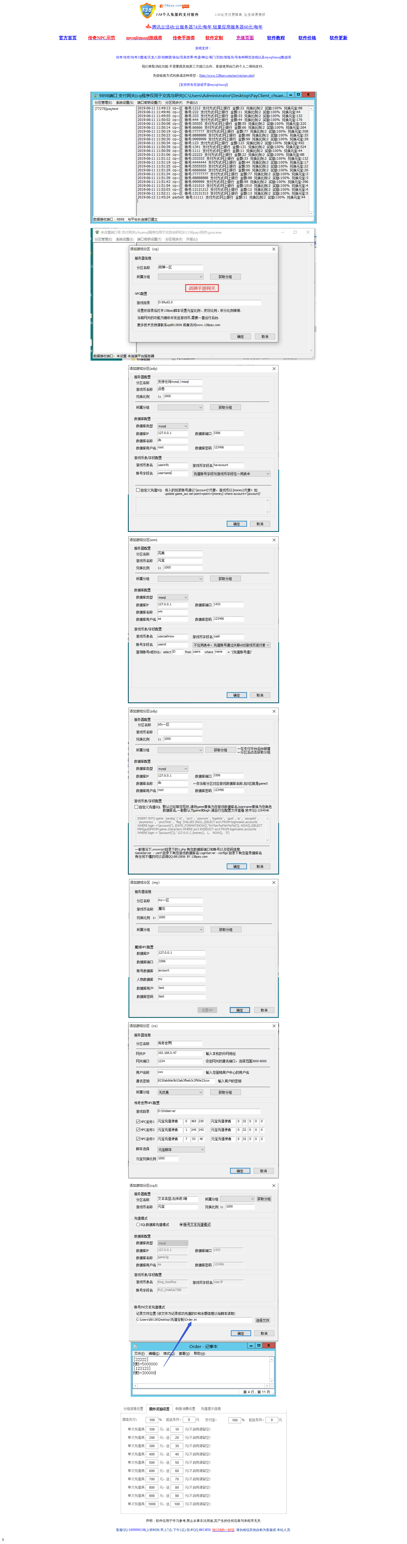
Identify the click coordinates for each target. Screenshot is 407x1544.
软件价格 (307, 37)
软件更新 (338, 37)
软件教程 (276, 37)
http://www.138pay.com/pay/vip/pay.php (226, 75)
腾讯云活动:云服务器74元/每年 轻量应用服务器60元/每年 (207, 27)
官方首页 (68, 37)
